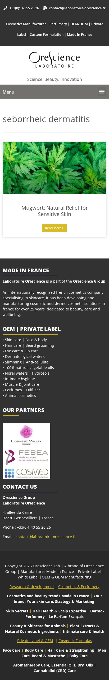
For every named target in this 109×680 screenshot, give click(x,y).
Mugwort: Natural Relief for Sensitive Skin (54, 211)
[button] (102, 91)
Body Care (34, 650)
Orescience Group (88, 281)
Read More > (54, 228)
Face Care (12, 650)
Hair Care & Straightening (71, 650)
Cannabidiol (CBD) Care (55, 670)
